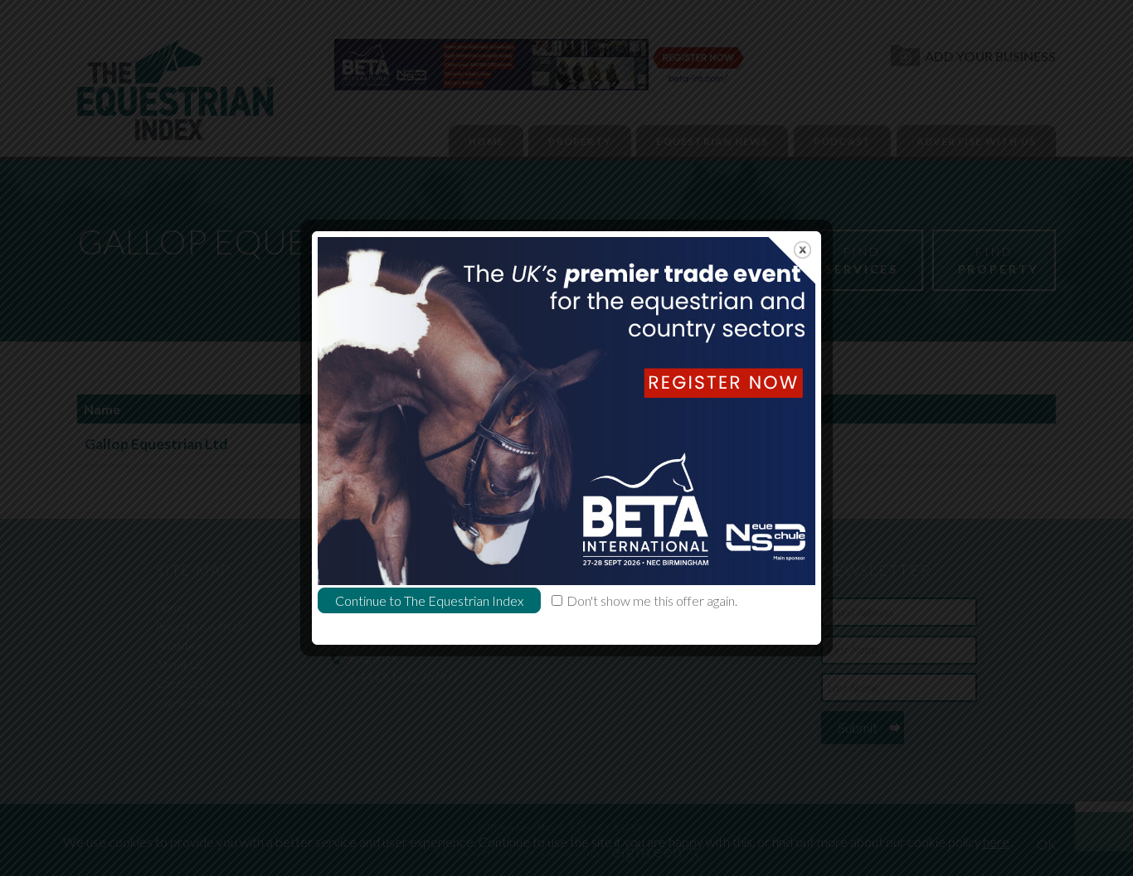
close (802, 250)
